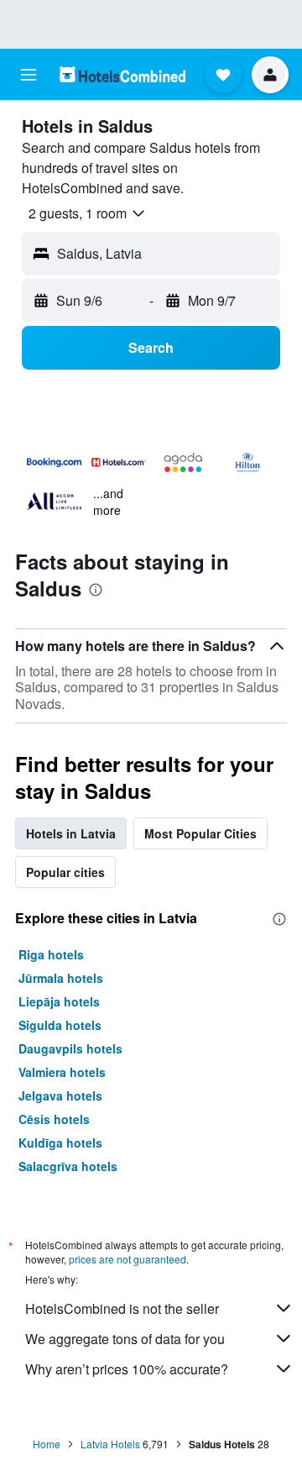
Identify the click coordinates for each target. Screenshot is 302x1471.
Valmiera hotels (62, 1072)
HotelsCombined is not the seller (122, 1308)
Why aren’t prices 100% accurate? (126, 1369)
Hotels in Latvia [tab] (71, 833)
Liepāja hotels (59, 1001)
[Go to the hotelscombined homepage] (122, 74)
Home (46, 1444)
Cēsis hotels (54, 1119)
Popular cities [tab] (65, 872)
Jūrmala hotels (60, 977)
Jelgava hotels (60, 1095)
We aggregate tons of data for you (125, 1338)
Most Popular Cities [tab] (200, 833)
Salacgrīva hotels (67, 1166)
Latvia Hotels (110, 1444)
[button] (28, 74)
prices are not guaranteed (127, 1259)
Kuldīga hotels (60, 1142)
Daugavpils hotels (70, 1048)
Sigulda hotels (60, 1025)
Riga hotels (51, 954)
